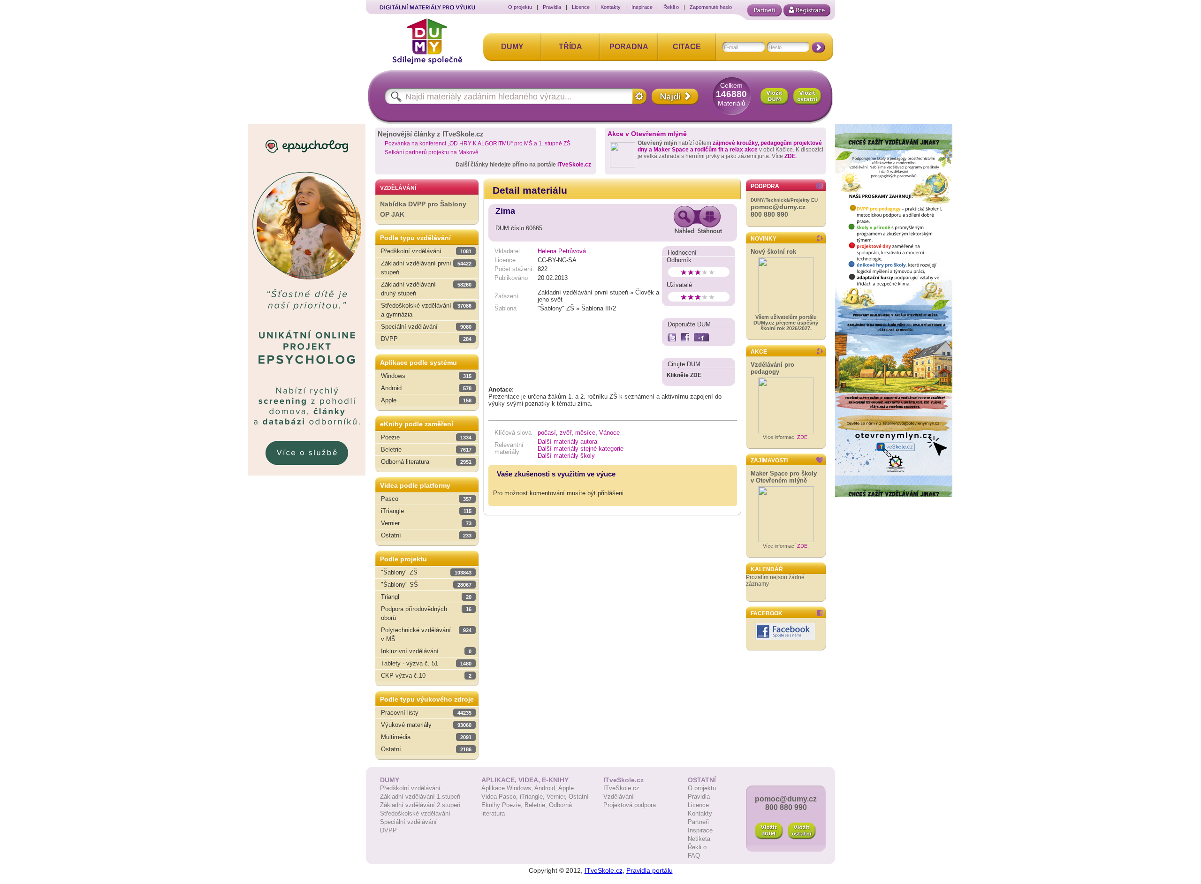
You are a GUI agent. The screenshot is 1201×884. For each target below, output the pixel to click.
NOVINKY (763, 238)
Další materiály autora (567, 441)
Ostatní (579, 796)
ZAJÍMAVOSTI (769, 460)
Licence (581, 7)
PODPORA (765, 186)
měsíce (585, 432)
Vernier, (558, 796)
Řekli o (671, 7)
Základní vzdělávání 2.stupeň (420, 804)
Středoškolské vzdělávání (415, 813)
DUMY (512, 47)
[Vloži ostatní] (801, 831)
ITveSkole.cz (574, 164)
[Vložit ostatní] (807, 96)
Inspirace (642, 7)
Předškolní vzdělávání (410, 788)
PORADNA (628, 47)
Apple (566, 788)
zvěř (565, 432)
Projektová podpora (629, 804)
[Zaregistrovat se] (807, 10)
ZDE (790, 156)
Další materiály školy (566, 455)
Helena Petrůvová (562, 251)
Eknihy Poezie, (502, 804)
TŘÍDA (570, 47)
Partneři (698, 821)
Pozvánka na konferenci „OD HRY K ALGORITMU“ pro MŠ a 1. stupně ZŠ (477, 143)
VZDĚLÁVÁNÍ (398, 188)
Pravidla (552, 7)
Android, (546, 788)
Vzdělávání (618, 796)
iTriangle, (533, 796)
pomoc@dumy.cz (778, 207)
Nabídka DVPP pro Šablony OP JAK (423, 209)
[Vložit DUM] (774, 96)
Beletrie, (536, 804)
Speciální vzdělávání (408, 821)
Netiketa (699, 838)
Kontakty (610, 7)
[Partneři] (764, 10)
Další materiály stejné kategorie (580, 448)
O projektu (520, 7)
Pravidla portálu (649, 870)
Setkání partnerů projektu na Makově (432, 152)
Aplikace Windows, (507, 788)
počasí (547, 432)
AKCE (759, 351)
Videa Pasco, (500, 796)
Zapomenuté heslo (711, 7)
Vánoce (609, 432)
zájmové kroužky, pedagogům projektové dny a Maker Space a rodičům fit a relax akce (730, 146)
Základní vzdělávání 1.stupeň (420, 796)
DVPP (388, 830)
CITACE (687, 47)
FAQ (694, 855)
